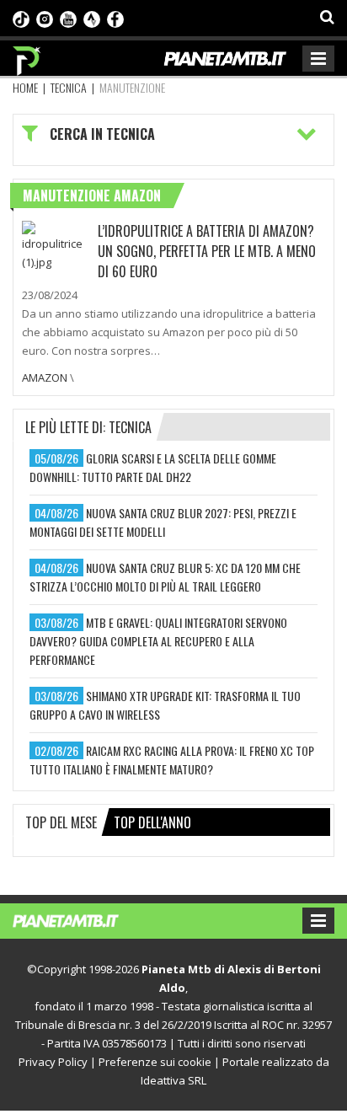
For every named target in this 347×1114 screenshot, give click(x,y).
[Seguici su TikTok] (21, 17)
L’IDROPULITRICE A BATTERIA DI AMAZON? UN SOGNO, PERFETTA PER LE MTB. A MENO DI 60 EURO (207, 251)
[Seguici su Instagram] (44, 17)
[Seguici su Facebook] (115, 17)
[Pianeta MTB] (82, 919)
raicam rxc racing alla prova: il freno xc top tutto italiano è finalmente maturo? (171, 760)
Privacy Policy (53, 1061)
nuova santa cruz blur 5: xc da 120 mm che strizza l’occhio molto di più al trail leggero (165, 577)
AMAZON (44, 377)
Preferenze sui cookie (155, 1061)
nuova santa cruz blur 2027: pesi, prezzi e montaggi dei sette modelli (162, 522)
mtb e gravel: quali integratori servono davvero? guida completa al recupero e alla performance (158, 640)
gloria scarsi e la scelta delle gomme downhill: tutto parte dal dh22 (152, 467)
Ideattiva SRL (173, 1080)
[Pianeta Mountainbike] (27, 56)
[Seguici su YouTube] (68, 17)
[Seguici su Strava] (91, 17)
